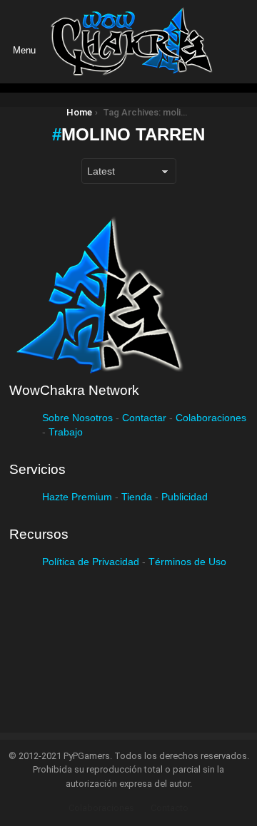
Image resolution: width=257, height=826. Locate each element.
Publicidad (184, 496)
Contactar (144, 417)
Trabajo (66, 432)
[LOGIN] (235, 42)
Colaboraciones (211, 417)
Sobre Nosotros (77, 417)
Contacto (169, 807)
